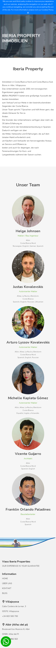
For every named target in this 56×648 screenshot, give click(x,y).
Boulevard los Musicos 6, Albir (16, 629)
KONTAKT (6, 588)
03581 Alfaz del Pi (10, 634)
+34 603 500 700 (10, 616)
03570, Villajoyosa (10, 611)
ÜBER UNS (7, 583)
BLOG (4, 593)
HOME (5, 578)
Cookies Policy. (47, 10)
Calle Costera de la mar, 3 (14, 606)
